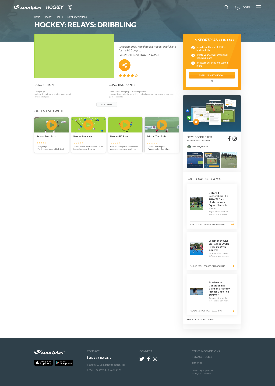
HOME (37, 17)
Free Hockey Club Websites (104, 370)
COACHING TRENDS (204, 319)
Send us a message (99, 357)
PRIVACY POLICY (202, 356)
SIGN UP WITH (212, 75)
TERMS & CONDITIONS (206, 351)
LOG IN (246, 7)
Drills (60, 17)
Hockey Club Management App (106, 364)
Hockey (48, 17)
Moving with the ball (78, 17)
